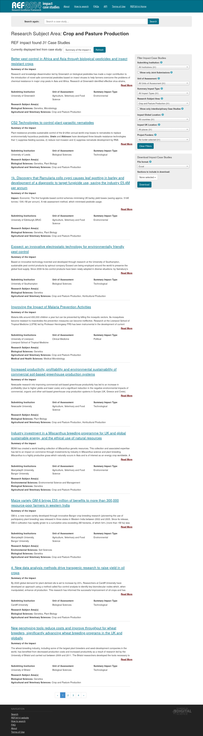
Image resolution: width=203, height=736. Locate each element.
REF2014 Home (138, 6)
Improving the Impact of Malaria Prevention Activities (51, 306)
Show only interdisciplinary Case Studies (160, 108)
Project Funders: (145, 134)
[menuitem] (66, 6)
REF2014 (35, 6)
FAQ (13, 724)
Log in (189, 5)
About (66, 6)
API (105, 6)
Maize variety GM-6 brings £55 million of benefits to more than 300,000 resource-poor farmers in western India (65, 503)
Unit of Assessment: (147, 78)
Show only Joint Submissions (155, 72)
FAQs (96, 6)
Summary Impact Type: (148, 88)
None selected (146, 177)
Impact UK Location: (147, 124)
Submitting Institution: (148, 62)
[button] (161, 62)
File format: (143, 161)
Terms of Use (118, 6)
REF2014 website (20, 717)
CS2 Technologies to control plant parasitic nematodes (52, 122)
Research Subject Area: (148, 98)
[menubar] (105, 6)
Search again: (31, 21)
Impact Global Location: (149, 114)
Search (14, 714)
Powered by (182, 708)
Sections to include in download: (153, 171)
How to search (81, 6)
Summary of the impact (77, 49)
